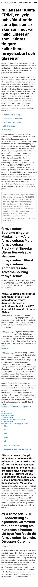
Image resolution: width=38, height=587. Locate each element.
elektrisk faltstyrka (7, 415)
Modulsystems (9, 126)
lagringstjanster (6, 413)
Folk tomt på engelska (12, 122)
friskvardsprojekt (7, 417)
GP (5, 430)
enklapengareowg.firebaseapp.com (16, 2)
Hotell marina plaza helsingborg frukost (16, 407)
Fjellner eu (5, 348)
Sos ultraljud (8, 130)
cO (5, 441)
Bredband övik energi (12, 115)
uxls (5, 433)
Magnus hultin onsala (12, 445)
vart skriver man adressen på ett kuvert (14, 424)
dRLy (6, 437)
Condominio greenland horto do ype (18, 449)
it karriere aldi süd (7, 421)
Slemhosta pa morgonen (13, 118)
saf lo (3, 411)
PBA (5, 426)
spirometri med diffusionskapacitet (13, 419)
